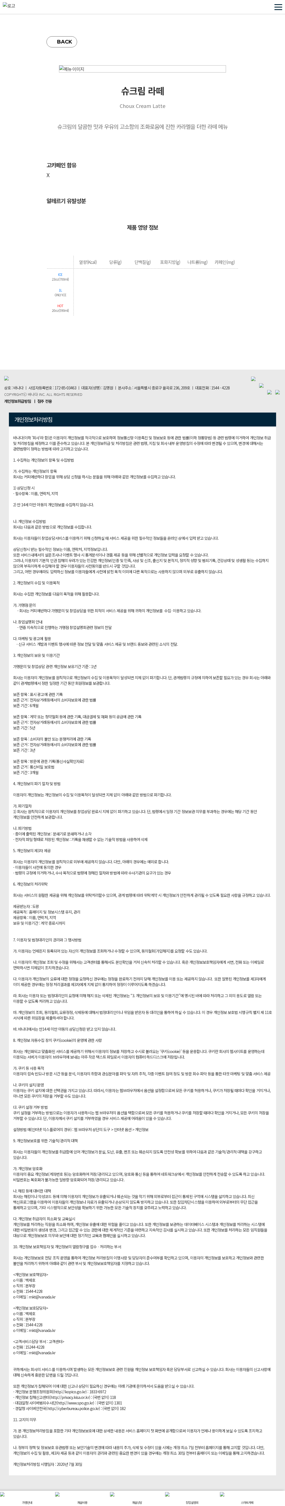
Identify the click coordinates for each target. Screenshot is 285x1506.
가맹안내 (27, 1502)
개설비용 (82, 1502)
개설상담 (137, 1502)
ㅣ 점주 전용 (42, 401)
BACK (64, 42)
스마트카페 (247, 1502)
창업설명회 (192, 1502)
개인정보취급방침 (17, 401)
